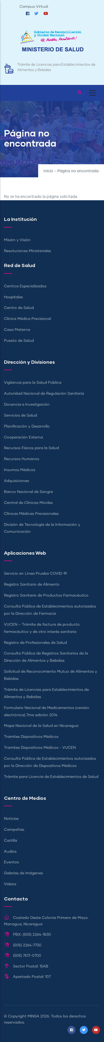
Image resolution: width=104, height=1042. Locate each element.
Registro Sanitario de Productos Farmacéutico (46, 595)
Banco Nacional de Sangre (28, 492)
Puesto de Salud (19, 341)
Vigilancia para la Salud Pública (32, 383)
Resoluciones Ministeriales (27, 251)
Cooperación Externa (23, 437)
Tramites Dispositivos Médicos (31, 737)
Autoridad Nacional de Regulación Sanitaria (44, 393)
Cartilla (10, 841)
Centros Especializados (25, 286)
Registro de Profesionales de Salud (35, 643)
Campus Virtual (33, 7)
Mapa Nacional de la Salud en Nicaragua (41, 726)
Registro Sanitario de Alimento (31, 584)
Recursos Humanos (21, 459)
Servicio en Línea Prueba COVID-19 (35, 573)
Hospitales (13, 297)
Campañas (14, 830)
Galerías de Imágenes (23, 873)
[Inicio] (52, 43)
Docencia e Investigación (27, 404)
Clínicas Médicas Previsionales (31, 514)
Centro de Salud (19, 308)
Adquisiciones (16, 481)
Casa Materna (17, 330)
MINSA (33, 1016)
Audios (10, 851)
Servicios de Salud (20, 415)
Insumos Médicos (19, 470)
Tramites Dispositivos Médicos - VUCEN (40, 748)
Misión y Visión (17, 240)
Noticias (11, 819)
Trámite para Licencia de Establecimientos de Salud (51, 777)
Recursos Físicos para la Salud (31, 448)
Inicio (48, 171)
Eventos (11, 862)
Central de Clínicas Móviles (28, 503)
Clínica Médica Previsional (27, 319)
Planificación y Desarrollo (27, 426)
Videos (10, 884)
